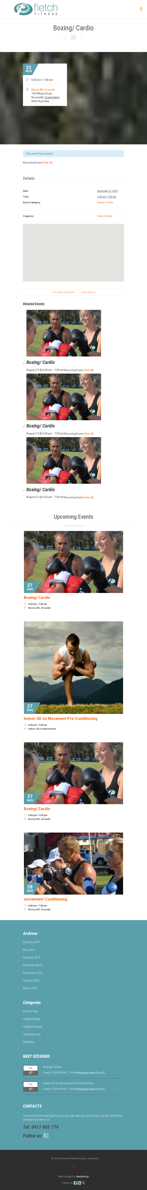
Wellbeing (28, 1042)
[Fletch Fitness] (42, 9)
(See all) (48, 162)
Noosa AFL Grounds (43, 89)
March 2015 (30, 988)
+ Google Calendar (63, 292)
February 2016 (31, 957)
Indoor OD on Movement (42, 729)
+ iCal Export (87, 292)
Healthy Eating (31, 1018)
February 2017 (31, 942)
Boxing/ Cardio (105, 202)
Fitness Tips (30, 1011)
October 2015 (31, 980)
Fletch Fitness (104, 216)
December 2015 (32, 965)
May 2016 (29, 949)
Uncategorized (31, 1034)
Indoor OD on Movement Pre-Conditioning (68, 1083)
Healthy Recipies (33, 1026)
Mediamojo (82, 1176)
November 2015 (32, 972)
